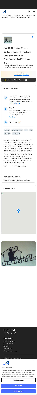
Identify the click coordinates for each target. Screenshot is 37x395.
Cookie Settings (18, 380)
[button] (32, 37)
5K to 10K (6, 346)
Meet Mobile (8, 349)
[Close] (34, 361)
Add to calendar (14, 104)
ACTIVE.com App (9, 341)
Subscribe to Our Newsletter (13, 358)
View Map (12, 117)
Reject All (18, 386)
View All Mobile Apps (10, 351)
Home (3, 15)
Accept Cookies (18, 391)
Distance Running (14, 15)
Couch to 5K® (8, 344)
